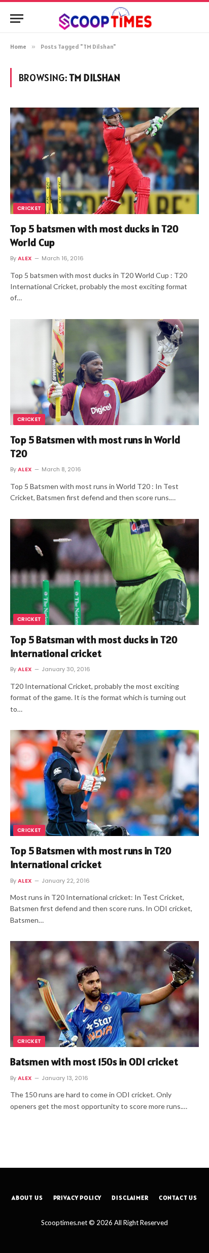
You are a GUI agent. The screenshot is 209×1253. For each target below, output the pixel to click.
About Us (27, 1197)
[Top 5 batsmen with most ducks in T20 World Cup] (104, 161)
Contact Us (178, 1197)
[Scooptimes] (104, 18)
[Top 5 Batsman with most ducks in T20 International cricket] (104, 572)
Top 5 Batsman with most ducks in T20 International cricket (94, 646)
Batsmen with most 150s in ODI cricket (94, 1061)
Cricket (29, 208)
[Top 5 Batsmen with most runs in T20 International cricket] (104, 783)
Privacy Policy (77, 1197)
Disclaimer (130, 1197)
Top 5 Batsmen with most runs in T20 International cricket (90, 857)
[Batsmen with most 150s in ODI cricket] (104, 994)
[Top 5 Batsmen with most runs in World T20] (104, 372)
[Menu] (16, 18)
